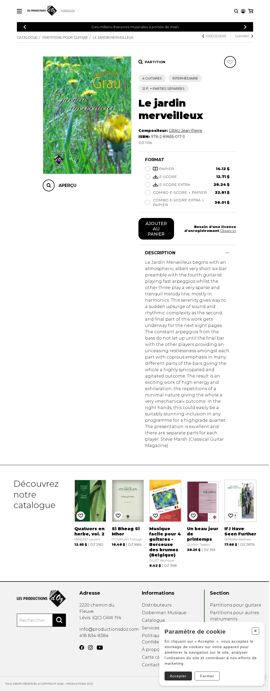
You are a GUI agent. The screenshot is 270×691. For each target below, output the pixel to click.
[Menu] (19, 11)
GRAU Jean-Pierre (185, 130)
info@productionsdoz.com (109, 629)
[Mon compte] (243, 11)
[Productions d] (41, 598)
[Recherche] (236, 11)
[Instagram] (90, 647)
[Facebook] (81, 647)
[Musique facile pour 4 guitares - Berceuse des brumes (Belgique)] (165, 523)
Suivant (242, 36)
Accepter (178, 676)
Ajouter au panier (156, 229)
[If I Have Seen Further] (240, 523)
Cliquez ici (228, 231)
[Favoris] (230, 62)
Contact (151, 664)
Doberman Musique (164, 612)
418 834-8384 (94, 635)
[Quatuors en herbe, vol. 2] (90, 523)
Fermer (207, 676)
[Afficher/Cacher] (227, 252)
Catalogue (27, 37)
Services (151, 627)
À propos (152, 649)
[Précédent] (24, 26)
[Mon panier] (250, 11)
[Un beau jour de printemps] (203, 523)
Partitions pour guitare (65, 37)
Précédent (216, 36)
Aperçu (67, 185)
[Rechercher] (59, 620)
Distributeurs (156, 605)
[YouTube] (100, 647)
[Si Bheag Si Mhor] (128, 523)
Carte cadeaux (157, 657)
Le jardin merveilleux (113, 37)
